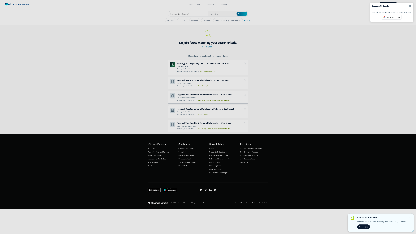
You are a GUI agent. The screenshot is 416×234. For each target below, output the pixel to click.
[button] (208, 117)
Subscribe (363, 227)
